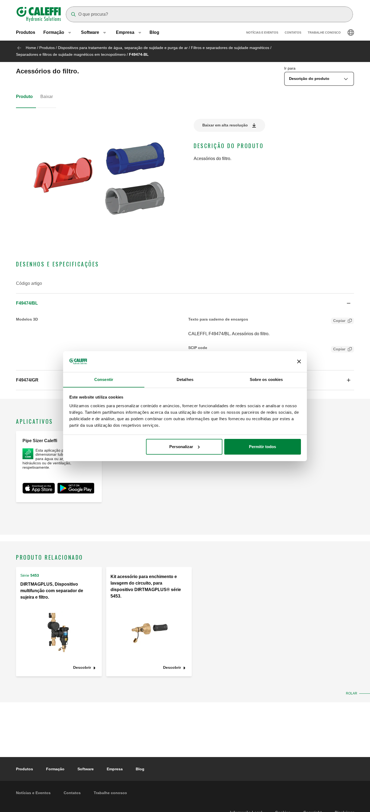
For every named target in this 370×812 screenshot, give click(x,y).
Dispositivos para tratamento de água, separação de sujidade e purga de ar (123, 47)
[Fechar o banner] (299, 361)
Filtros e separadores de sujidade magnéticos (230, 47)
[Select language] (351, 32)
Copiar (339, 320)
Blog (154, 32)
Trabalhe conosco (324, 32)
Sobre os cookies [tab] (266, 379)
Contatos (293, 32)
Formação (55, 769)
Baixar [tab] (46, 96)
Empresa (115, 769)
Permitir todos (262, 446)
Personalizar (181, 446)
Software (85, 769)
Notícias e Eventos (262, 32)
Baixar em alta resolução (225, 125)
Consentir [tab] (103, 379)
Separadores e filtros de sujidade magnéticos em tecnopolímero (71, 54)
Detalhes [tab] (185, 379)
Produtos (25, 32)
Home (31, 47)
